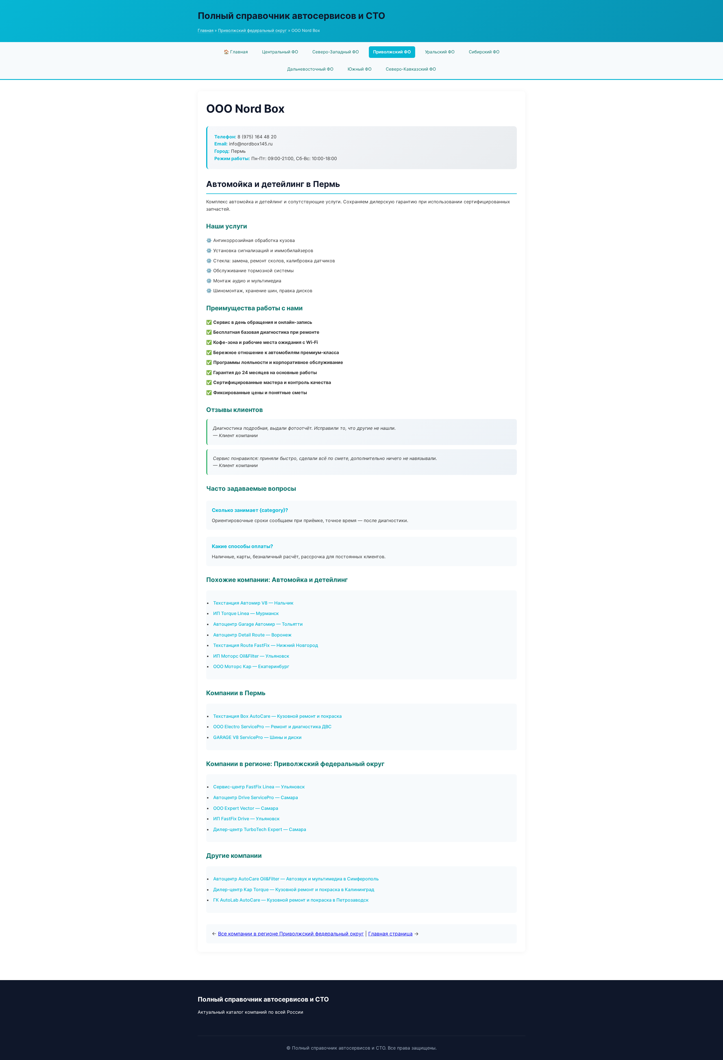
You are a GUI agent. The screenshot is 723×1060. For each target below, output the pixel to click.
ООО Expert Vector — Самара (245, 808)
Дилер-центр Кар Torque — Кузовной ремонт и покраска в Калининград (293, 889)
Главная (206, 30)
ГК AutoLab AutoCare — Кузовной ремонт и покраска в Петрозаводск (291, 900)
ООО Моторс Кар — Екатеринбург (251, 666)
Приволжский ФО (392, 51)
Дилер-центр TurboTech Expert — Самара (259, 829)
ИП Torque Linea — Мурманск (246, 613)
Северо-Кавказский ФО (411, 69)
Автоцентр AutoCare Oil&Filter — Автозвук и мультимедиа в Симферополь (296, 879)
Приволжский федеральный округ (252, 30)
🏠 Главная (236, 51)
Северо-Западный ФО (335, 51)
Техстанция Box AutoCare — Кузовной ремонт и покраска (277, 716)
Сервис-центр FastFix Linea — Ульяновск (259, 786)
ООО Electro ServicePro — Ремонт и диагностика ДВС (272, 726)
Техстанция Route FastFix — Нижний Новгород (265, 645)
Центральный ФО (280, 51)
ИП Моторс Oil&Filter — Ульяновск (251, 656)
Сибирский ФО (484, 51)
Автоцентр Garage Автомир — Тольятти (258, 624)
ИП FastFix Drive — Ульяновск (246, 818)
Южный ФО (360, 69)
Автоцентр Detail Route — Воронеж (252, 635)
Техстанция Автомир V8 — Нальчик (253, 603)
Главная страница (390, 934)
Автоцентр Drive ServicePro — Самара (255, 797)
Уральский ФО (440, 51)
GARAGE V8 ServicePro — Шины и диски (257, 737)
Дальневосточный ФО (310, 69)
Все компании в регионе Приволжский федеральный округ (291, 934)
